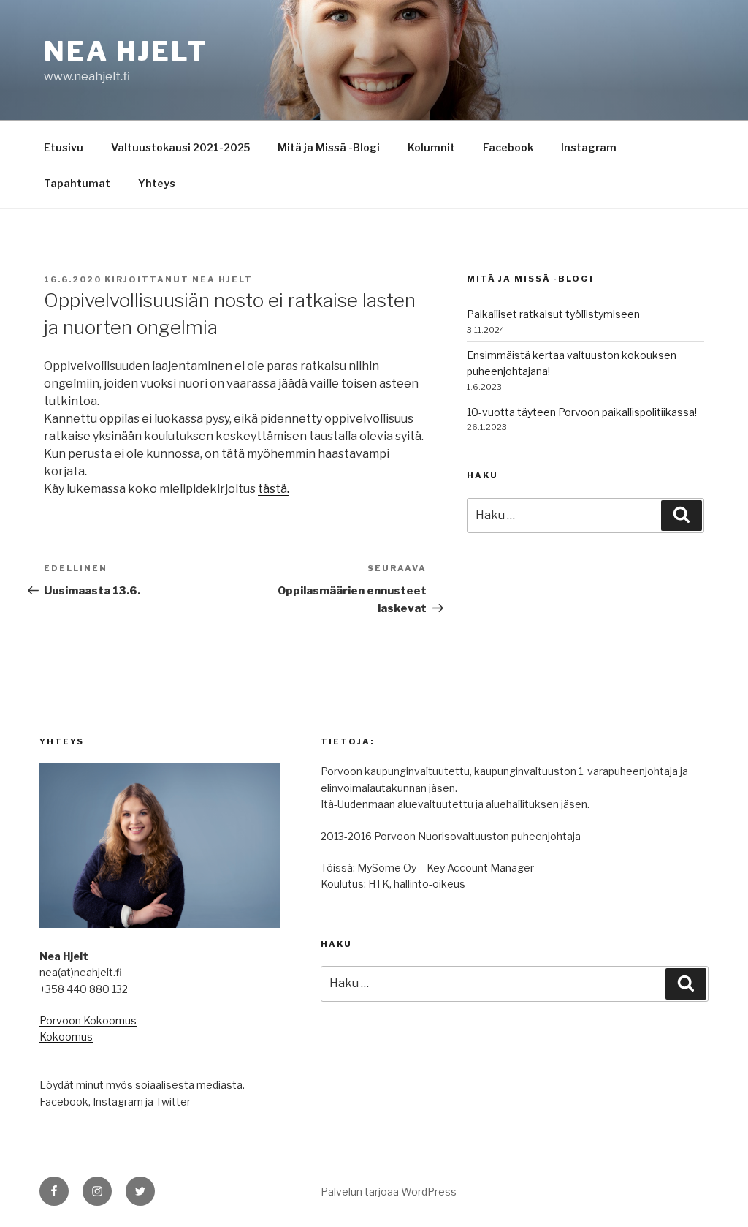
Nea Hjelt (126, 51)
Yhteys (156, 183)
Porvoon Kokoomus (88, 1020)
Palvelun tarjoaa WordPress (389, 1191)
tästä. (273, 489)
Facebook (508, 147)
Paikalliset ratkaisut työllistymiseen (553, 314)
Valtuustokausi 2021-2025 (180, 147)
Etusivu (63, 147)
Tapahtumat (77, 183)
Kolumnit (431, 147)
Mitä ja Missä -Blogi (329, 147)
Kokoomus (66, 1036)
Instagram (589, 147)
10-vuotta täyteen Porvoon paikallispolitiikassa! (582, 412)
